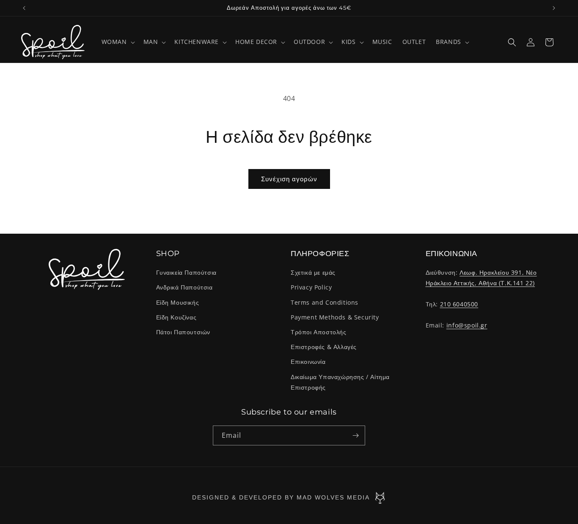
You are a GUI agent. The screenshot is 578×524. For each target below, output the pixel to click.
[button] (117, 42)
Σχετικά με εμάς (313, 272)
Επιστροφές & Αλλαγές (324, 347)
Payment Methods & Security (335, 317)
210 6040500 (459, 304)
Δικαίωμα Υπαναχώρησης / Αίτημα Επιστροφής (340, 382)
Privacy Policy (311, 288)
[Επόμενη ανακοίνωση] (554, 8)
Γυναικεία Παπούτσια (186, 272)
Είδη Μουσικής (177, 302)
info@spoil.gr (466, 325)
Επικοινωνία (308, 362)
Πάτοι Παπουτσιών (183, 332)
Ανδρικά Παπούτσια (184, 288)
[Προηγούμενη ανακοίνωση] (24, 8)
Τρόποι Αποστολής (319, 332)
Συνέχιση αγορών (289, 179)
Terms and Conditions (324, 302)
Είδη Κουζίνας (176, 317)
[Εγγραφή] (355, 435)
